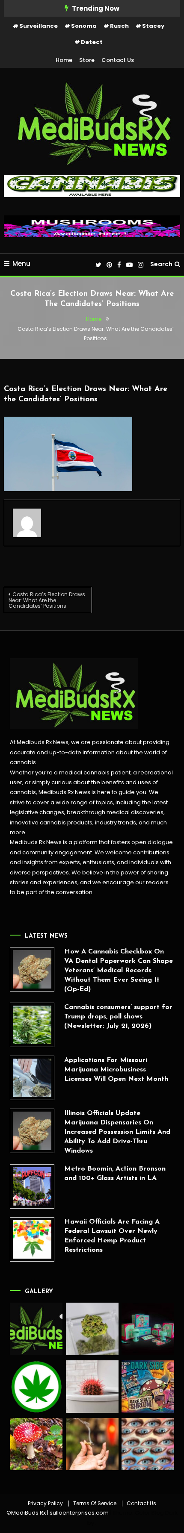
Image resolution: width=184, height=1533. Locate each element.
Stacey (153, 26)
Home (64, 60)
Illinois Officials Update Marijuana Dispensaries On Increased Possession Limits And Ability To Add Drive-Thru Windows (117, 1132)
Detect (92, 42)
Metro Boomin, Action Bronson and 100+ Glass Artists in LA (115, 1173)
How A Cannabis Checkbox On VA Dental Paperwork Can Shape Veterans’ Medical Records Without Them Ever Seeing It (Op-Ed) (118, 970)
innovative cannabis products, (52, 822)
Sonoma (84, 26)
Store (87, 60)
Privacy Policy (45, 1504)
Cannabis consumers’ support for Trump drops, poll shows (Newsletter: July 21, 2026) (118, 1017)
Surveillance (38, 26)
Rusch (119, 26)
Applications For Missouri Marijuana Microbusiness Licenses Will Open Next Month (116, 1070)
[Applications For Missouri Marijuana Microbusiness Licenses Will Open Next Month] (32, 1078)
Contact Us (117, 60)
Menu (21, 263)
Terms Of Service (94, 1504)
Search (161, 264)
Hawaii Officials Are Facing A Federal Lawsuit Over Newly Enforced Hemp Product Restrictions (112, 1235)
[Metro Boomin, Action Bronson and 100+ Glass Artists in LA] (32, 1186)
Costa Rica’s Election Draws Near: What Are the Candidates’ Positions (47, 600)
